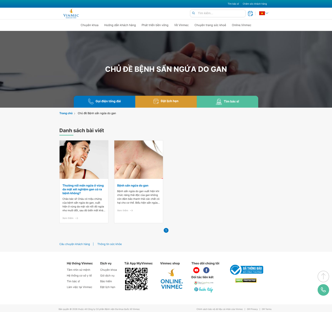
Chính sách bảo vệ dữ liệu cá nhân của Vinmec (220, 309)
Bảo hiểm (106, 281)
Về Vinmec (181, 25)
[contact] (323, 289)
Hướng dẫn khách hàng (120, 25)
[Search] (193, 13)
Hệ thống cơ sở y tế (79, 275)
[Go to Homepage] (71, 13)
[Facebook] (206, 270)
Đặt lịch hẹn (107, 287)
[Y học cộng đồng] (203, 283)
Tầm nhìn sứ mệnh (78, 270)
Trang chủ (66, 113)
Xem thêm (67, 218)
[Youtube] (196, 270)
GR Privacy (252, 309)
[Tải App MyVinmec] (136, 279)
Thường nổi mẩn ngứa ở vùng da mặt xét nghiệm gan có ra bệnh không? (83, 189)
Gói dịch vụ (107, 275)
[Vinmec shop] (172, 279)
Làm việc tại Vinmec (79, 287)
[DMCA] (245, 280)
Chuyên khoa (90, 25)
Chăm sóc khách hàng (255, 3)
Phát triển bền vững (155, 25)
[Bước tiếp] (203, 290)
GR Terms (266, 309)
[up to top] (323, 276)
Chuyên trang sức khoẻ (210, 25)
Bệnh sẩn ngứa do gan (132, 185)
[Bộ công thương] (246, 269)
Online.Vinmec (241, 25)
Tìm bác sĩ (233, 3)
